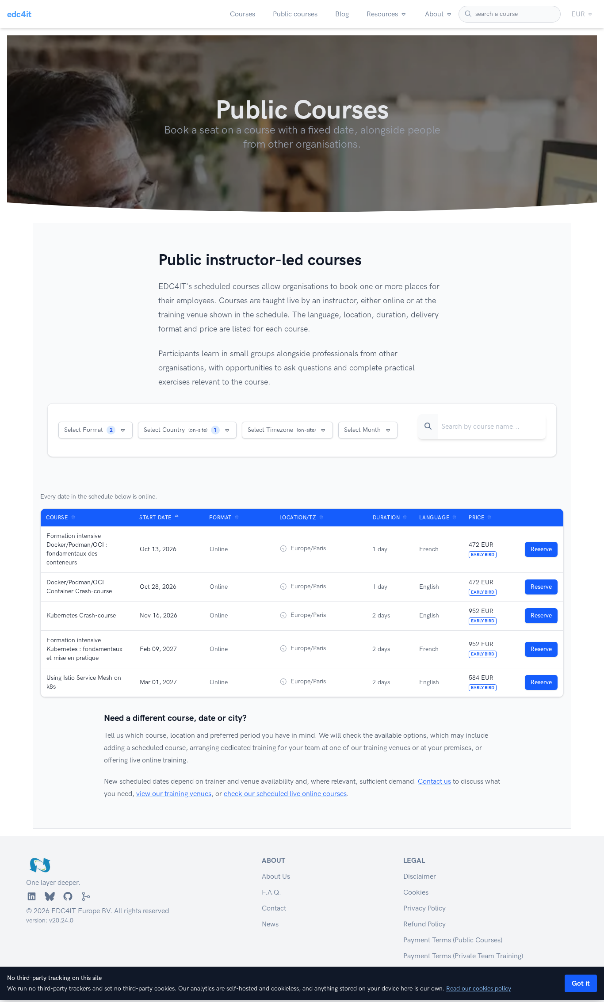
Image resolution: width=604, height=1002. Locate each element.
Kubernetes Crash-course (81, 615)
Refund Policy (424, 924)
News (270, 924)
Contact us (434, 781)
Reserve (541, 549)
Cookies (415, 892)
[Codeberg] (86, 896)
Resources (382, 14)
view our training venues (173, 793)
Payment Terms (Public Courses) (452, 940)
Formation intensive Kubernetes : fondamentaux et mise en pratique (84, 649)
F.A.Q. (271, 892)
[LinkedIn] (31, 896)
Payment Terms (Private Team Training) (463, 956)
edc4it (19, 14)
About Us (276, 876)
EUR (578, 14)
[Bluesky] (49, 896)
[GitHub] (67, 896)
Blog (342, 14)
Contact (274, 908)
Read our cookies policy (478, 988)
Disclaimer (419, 876)
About (434, 14)
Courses (242, 14)
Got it (581, 983)
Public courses (295, 14)
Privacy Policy (424, 908)
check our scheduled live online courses (285, 793)
